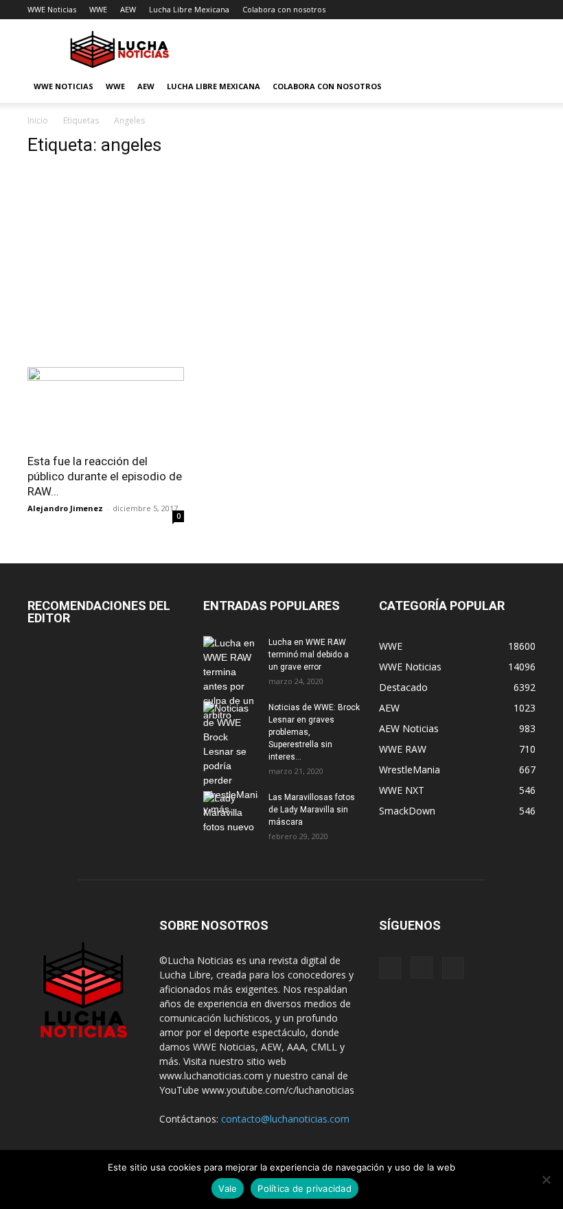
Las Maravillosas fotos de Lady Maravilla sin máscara (311, 810)
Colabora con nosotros (283, 9)
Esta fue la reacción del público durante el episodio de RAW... (104, 476)
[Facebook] (390, 968)
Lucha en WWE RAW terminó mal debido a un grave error (308, 654)
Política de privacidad (304, 1188)
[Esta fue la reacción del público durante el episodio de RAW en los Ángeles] (105, 406)
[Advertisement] (193, 265)
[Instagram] (422, 967)
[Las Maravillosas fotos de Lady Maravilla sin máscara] (230, 812)
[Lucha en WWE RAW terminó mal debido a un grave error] (230, 679)
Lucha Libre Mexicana (189, 9)
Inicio (37, 120)
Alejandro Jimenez (65, 508)
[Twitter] (453, 968)
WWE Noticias (51, 9)
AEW (128, 9)
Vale (227, 1188)
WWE (98, 9)
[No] (546, 1179)
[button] (519, 86)
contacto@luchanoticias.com (285, 1118)
